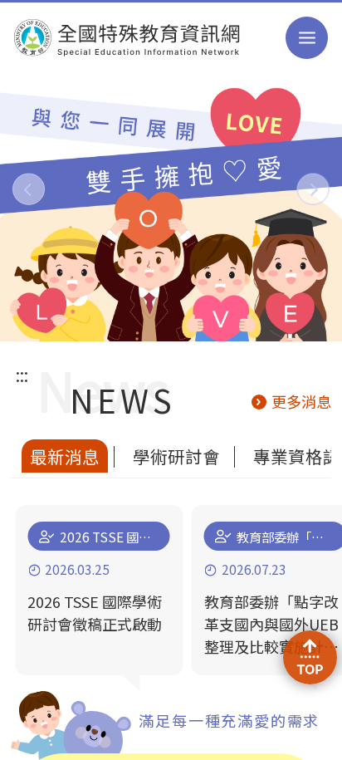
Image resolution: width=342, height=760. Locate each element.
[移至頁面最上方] (309, 657)
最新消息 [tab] (65, 456)
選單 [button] (307, 38)
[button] (28, 189)
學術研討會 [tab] (176, 456)
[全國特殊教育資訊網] (127, 37)
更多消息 (301, 401)
